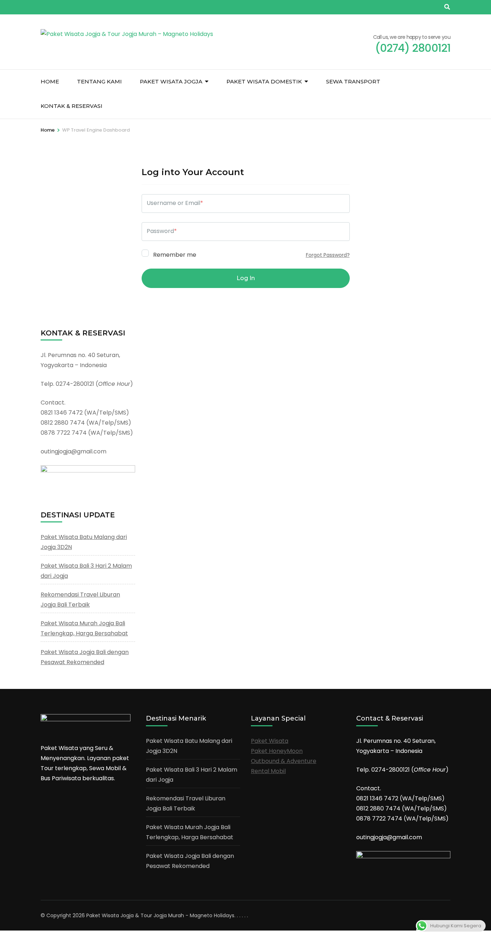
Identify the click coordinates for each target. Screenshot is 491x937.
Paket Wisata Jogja (171, 81)
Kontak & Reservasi (71, 105)
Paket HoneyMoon (277, 751)
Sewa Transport (353, 81)
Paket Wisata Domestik (264, 81)
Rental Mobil (268, 771)
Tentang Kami (99, 81)
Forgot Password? (328, 255)
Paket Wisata (269, 741)
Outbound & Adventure (283, 761)
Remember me (174, 254)
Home (50, 81)
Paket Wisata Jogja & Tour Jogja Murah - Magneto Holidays (160, 915)
